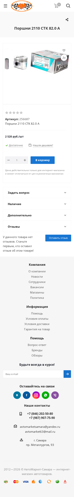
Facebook (26, 395)
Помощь (37, 313)
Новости (37, 276)
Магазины (37, 292)
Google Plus (45, 395)
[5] (21, 112)
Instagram (36, 395)
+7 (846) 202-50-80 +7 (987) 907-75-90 (40, 416)
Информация (37, 307)
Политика (37, 298)
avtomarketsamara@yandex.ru (40, 427)
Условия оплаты (37, 318)
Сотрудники (37, 282)
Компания (37, 265)
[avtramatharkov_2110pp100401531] (37, 70)
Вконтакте (17, 395)
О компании (37, 271)
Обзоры (37, 355)
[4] (18, 112)
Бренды (37, 350)
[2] (10, 112)
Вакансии (37, 287)
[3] (14, 112)
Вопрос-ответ (37, 345)
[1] (7, 112)
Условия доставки (37, 324)
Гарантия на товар (37, 329)
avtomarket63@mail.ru (40, 431)
